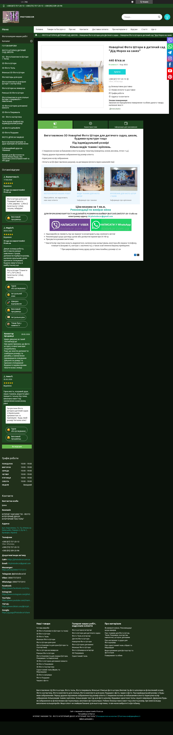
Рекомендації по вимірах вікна (90, 209)
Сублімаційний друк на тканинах (12, 149)
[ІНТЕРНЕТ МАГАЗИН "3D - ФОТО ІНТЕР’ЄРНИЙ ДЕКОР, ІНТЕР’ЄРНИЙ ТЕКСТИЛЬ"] (11, 17)
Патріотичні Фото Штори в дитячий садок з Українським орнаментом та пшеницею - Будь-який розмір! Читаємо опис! (17, 414)
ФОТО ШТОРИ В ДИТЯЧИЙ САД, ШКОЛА (60, 35)
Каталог (6, 41)
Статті (144, 29)
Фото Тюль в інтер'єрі (81, 636)
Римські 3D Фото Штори (13, 93)
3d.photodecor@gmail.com (100, 216)
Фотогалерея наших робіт (15, 36)
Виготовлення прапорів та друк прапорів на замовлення (15, 143)
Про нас (72, 29)
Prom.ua (100, 711)
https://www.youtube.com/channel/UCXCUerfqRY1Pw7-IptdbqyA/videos (17, 600)
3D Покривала (78, 653)
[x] (138, 255)
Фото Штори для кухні (46, 642)
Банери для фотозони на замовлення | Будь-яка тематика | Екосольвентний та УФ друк (15, 158)
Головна (39, 29)
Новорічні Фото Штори (82, 641)
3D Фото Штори (9, 63)
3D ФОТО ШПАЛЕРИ (11, 128)
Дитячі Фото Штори (80, 639)
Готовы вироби (42, 628)
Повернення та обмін (113, 655)
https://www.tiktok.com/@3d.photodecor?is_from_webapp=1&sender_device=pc (17, 606)
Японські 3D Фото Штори (13, 72)
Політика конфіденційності (129, 716)
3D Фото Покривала (11, 112)
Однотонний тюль (79, 656)
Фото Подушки (42, 678)
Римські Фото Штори (45, 653)
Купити (117, 72)
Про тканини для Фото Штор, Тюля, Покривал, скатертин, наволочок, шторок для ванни (117, 635)
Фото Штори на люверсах (13, 88)
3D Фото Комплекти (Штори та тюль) (52, 631)
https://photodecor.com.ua (19, 559)
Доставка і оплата (100, 29)
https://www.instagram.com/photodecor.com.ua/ (17, 594)
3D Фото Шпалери (44, 675)
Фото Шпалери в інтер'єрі (83, 650)
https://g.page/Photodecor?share (16, 612)
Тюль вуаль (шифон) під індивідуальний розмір (13, 122)
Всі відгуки (17, 446)
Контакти (84, 29)
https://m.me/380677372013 (14, 570)
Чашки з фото (42, 680)
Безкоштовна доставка (121, 86)
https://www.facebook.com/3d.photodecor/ (17, 588)
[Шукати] (159, 17)
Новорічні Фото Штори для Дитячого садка (99, 35)
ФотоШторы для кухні (12, 77)
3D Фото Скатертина (45, 667)
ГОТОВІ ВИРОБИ (9, 46)
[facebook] (135, 255)
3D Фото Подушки (10, 133)
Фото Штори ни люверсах (47, 650)
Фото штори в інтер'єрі (82, 630)
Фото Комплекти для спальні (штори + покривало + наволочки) (15, 99)
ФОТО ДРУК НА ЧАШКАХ (13, 137)
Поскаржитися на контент (107, 716)
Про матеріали (118, 29)
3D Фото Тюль (8, 68)
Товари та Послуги (55, 29)
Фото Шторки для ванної (82, 644)
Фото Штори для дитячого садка (86, 633)
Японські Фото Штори (45, 639)
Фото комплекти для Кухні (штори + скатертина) (14, 83)
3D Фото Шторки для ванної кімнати (14, 107)
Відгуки (134, 29)
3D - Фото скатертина (12, 117)
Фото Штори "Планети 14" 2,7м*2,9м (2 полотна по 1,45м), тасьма (17, 274)
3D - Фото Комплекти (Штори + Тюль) (15, 58)
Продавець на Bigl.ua (86, 714)
